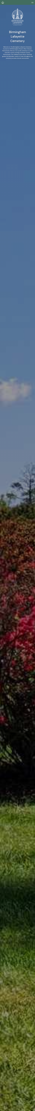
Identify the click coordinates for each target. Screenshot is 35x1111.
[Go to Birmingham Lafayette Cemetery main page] (2, 2)
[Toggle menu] (32, 2)
